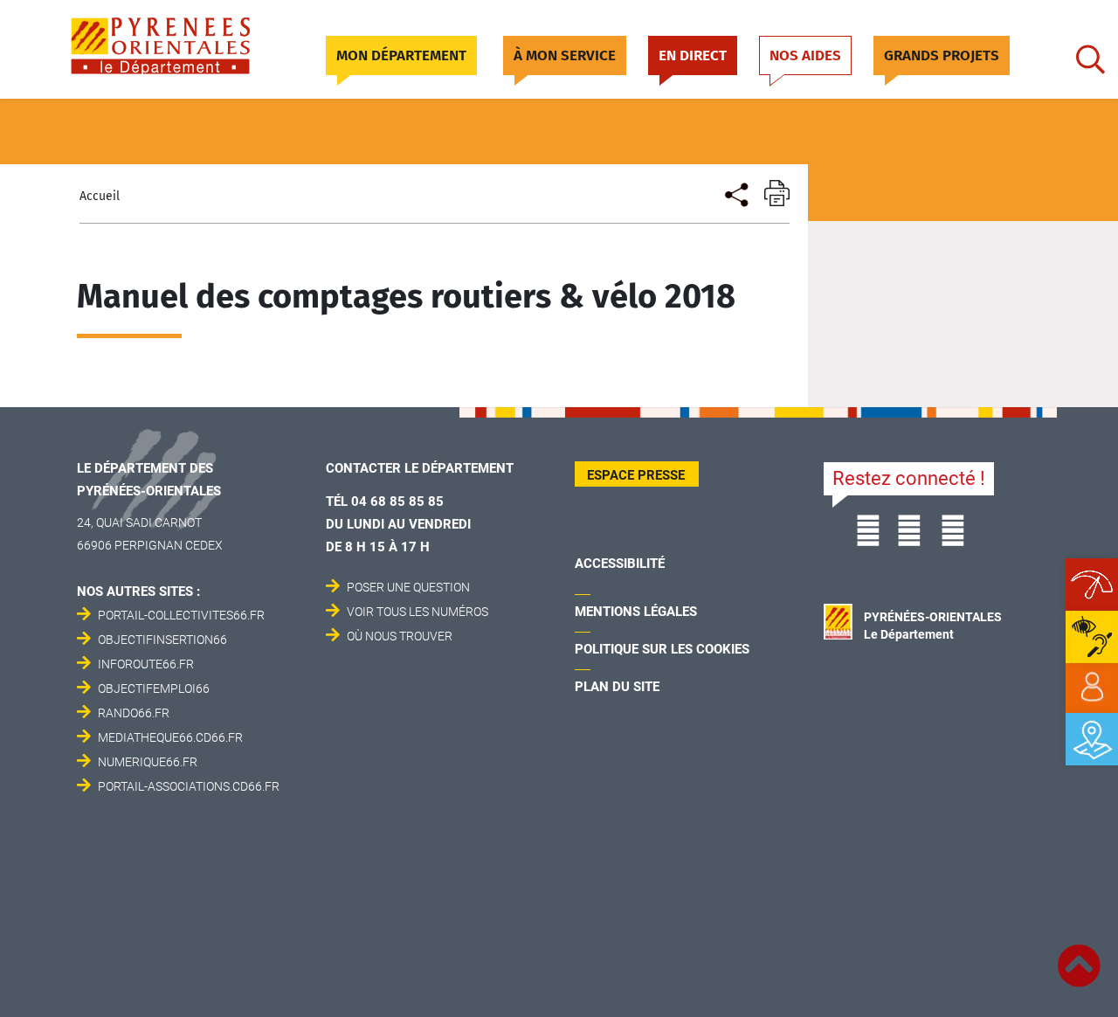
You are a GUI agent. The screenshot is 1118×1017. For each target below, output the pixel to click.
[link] (1092, 687)
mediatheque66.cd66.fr (170, 737)
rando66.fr (133, 713)
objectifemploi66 (154, 688)
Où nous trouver (399, 636)
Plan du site (617, 687)
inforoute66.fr (146, 664)
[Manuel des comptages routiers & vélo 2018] (735, 192)
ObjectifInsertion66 (162, 640)
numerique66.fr (147, 762)
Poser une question (408, 587)
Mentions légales (636, 611)
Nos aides (805, 55)
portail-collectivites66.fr (181, 615)
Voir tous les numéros (417, 612)
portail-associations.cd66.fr (189, 786)
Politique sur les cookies (662, 649)
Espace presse (636, 475)
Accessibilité (620, 563)
